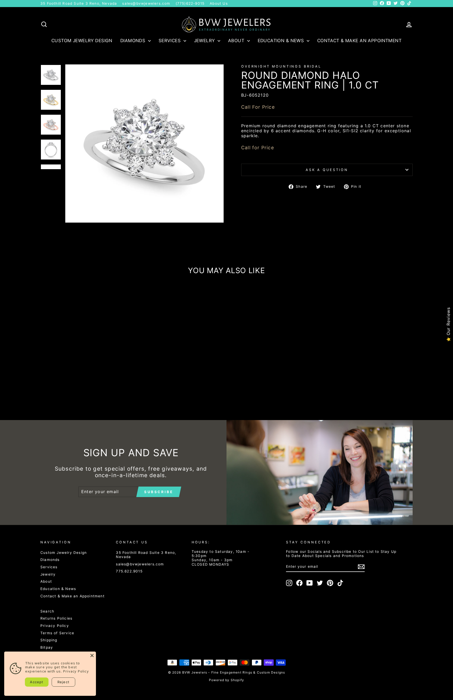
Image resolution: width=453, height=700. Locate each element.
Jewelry (205, 40)
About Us (219, 3)
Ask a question (327, 170)
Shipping (48, 640)
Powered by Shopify (226, 680)
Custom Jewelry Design (81, 40)
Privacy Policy (54, 626)
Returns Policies (56, 618)
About (237, 40)
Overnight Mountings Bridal (281, 66)
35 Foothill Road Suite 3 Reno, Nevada (78, 3)
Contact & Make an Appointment (359, 40)
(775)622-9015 (190, 3)
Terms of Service (57, 633)
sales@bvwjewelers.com (146, 3)
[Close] (92, 655)
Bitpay (46, 647)
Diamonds (133, 40)
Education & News (281, 40)
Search (47, 611)
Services (170, 40)
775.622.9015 (129, 571)
